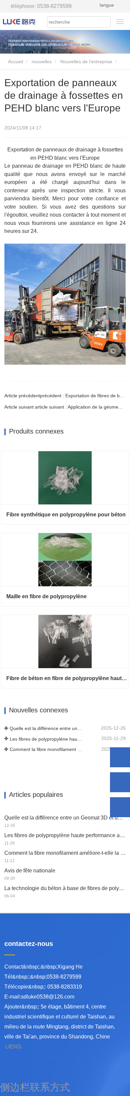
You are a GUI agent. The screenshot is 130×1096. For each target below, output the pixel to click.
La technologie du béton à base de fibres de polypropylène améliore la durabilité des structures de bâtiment (65, 888)
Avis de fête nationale (29, 870)
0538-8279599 (41, 6)
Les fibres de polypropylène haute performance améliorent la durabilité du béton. (46, 739)
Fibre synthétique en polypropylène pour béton (66, 514)
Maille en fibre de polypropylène (46, 596)
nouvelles (42, 61)
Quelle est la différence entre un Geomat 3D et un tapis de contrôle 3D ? (46, 728)
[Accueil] (19, 21)
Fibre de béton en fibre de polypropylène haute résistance (67, 678)
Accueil (15, 61)
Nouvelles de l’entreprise (86, 61)
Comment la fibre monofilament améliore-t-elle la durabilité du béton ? (46, 749)
